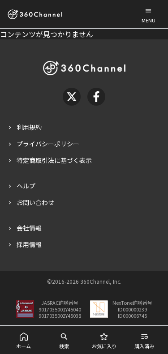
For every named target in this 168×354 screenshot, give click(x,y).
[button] (148, 14)
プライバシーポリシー (48, 143)
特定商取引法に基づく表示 (54, 160)
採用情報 (29, 244)
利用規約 (29, 127)
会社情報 (29, 227)
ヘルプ (26, 185)
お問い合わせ (35, 202)
